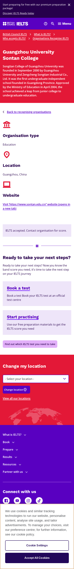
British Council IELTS (15, 34)
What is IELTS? (42, 34)
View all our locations (16, 398)
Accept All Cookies (37, 557)
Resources (9, 464)
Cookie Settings (36, 545)
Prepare (8, 449)
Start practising (23, 316)
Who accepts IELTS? (14, 38)
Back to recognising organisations (29, 112)
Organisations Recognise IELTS (51, 38)
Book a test (18, 288)
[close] (69, 5)
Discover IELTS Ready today (18, 13)
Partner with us (13, 472)
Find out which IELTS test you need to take (30, 344)
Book (6, 442)
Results (7, 457)
